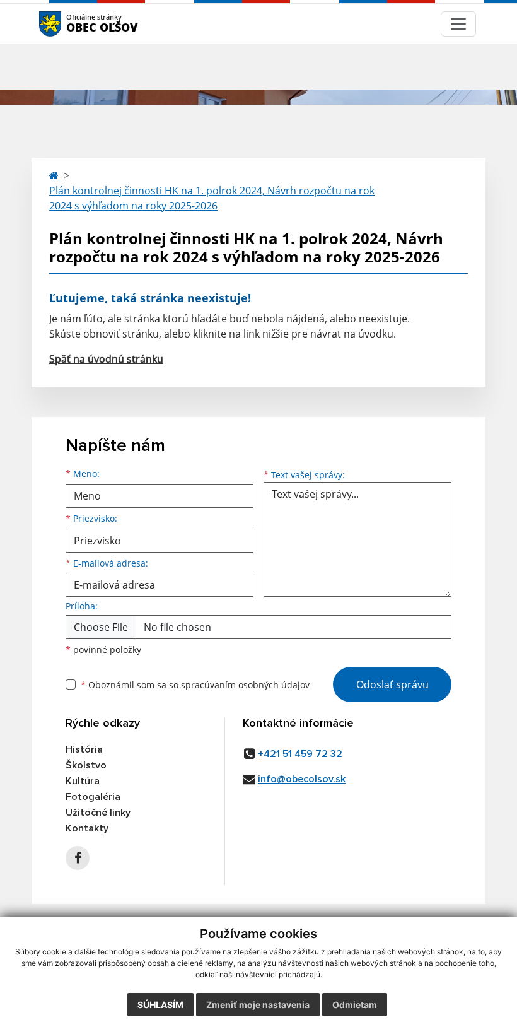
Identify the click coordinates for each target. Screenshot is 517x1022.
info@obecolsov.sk (302, 779)
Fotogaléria (93, 797)
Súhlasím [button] (160, 1004)
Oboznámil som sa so (195, 685)
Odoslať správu (392, 684)
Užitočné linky (98, 813)
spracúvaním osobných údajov (245, 685)
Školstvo (86, 765)
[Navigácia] (458, 24)
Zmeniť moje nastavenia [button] (258, 1004)
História (84, 749)
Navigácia (69, 23)
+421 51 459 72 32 (300, 754)
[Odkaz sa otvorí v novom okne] (78, 858)
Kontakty (87, 828)
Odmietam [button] (354, 1004)
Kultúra (83, 781)
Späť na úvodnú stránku (106, 359)
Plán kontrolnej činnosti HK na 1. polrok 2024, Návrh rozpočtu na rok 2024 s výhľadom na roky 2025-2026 (212, 198)
